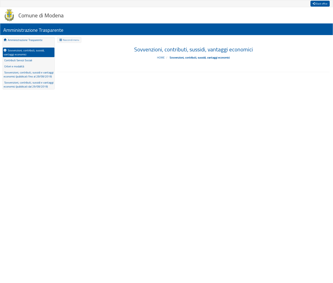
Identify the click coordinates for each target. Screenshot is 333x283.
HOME (161, 57)
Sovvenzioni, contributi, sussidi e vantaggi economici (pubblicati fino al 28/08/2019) (29, 74)
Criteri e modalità (14, 66)
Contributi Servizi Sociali (18, 60)
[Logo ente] (11, 15)
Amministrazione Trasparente (24, 40)
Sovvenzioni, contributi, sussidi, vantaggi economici (24, 52)
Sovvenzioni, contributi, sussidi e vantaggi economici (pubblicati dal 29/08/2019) (29, 84)
